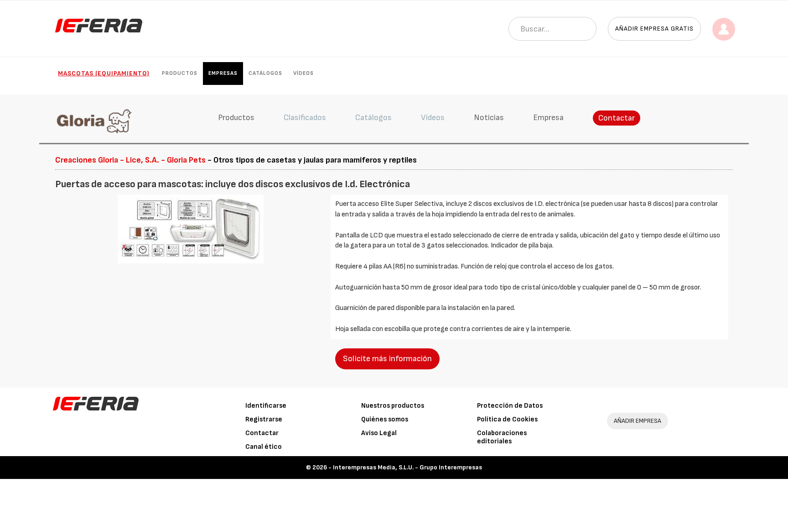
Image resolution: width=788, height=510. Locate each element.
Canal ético (263, 446)
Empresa (548, 117)
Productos (179, 73)
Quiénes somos (384, 419)
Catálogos (265, 73)
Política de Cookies (507, 419)
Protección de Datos (510, 405)
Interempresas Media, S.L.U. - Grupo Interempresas (407, 467)
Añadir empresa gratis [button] (654, 28)
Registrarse (263, 419)
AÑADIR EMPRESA (637, 421)
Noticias (489, 117)
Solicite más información (387, 358)
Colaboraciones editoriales (502, 437)
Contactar (616, 118)
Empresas (223, 73)
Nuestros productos (392, 405)
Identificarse (265, 405)
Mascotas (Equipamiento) (104, 73)
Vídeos (303, 73)
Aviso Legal (379, 433)
